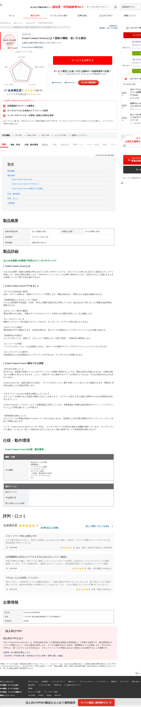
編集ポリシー (72, 681)
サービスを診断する (82, 60)
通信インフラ (18, 23)
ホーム (12, 15)
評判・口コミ (12, 198)
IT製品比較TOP (5, 23)
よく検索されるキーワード (72, 685)
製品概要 (11, 171)
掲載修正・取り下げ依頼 (108, 28)
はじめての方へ (106, 15)
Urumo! (40, 695)
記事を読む (82, 15)
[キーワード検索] (115, 6)
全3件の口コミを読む (50, 528)
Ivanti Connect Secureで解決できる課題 (27, 188)
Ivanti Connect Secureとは (22, 179)
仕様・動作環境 (13, 194)
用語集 (30, 688)
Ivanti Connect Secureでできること (25, 184)
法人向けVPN (30, 23)
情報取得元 (113, 26)
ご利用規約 (44, 681)
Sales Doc (58, 695)
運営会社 (114, 681)
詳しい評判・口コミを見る (97, 526)
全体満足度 (15, 90)
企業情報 (11, 203)
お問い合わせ (136, 681)
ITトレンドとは (33, 681)
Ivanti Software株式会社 (32, 47)
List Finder (31, 695)
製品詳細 (11, 175)
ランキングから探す (59, 15)
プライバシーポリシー (87, 681)
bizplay (49, 695)
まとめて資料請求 (88, 83)
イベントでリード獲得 (51, 692)
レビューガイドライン (58, 681)
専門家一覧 (57, 685)
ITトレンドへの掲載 (34, 692)
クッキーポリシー (102, 681)
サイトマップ (124, 681)
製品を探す (35, 15)
